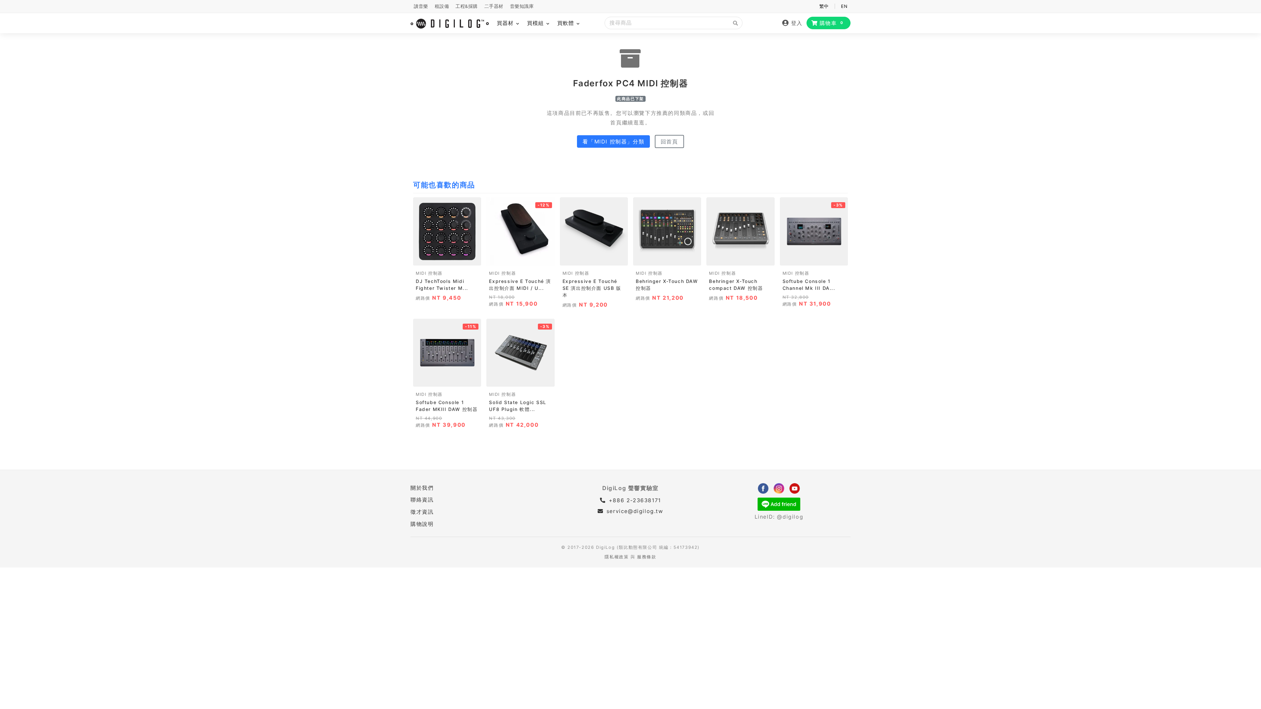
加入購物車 (447, 258)
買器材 (506, 23)
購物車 (832, 23)
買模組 (536, 23)
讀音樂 (421, 6)
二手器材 (493, 6)
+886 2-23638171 (634, 500)
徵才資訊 (421, 511)
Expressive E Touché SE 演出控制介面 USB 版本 (592, 288)
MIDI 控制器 (429, 273)
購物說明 (421, 524)
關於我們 (421, 487)
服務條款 (646, 556)
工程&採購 (466, 6)
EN (844, 6)
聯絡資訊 (421, 499)
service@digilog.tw (635, 511)
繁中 (824, 6)
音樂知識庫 (522, 6)
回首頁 (669, 141)
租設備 (442, 6)
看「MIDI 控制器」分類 (613, 141)
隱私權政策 (617, 556)
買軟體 (566, 23)
